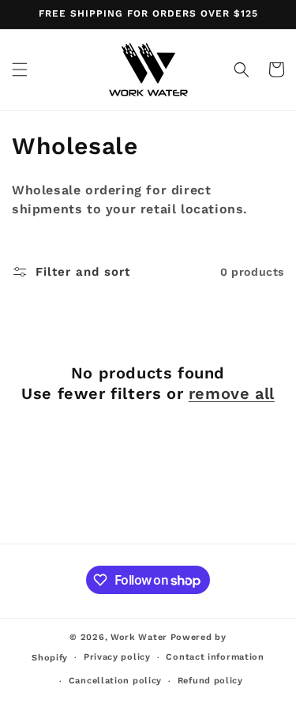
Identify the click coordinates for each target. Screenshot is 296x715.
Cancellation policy (115, 680)
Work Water (139, 637)
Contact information (215, 657)
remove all (232, 393)
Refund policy (210, 680)
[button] (19, 69)
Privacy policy (117, 657)
